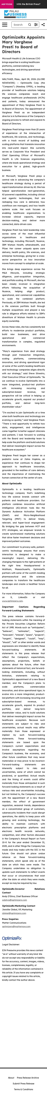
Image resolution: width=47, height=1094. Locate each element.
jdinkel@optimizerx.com (14, 913)
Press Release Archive (28, 1077)
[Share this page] (43, 24)
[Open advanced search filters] (36, 25)
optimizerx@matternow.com (16, 926)
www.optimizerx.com (12, 601)
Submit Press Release (23, 1083)
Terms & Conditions (23, 1089)
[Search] (30, 25)
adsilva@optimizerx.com (14, 900)
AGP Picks (7, 4)
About (11, 1077)
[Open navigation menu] (4, 24)
